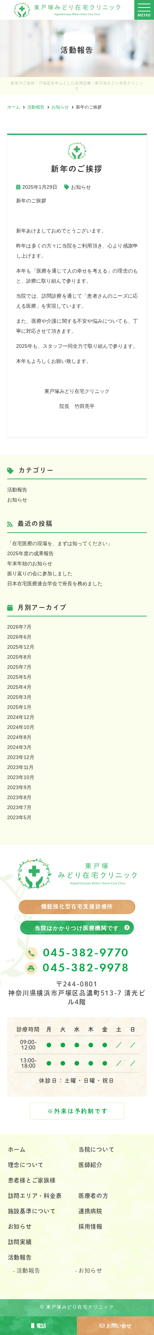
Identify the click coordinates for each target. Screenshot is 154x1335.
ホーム (17, 1149)
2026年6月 (19, 637)
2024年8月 (19, 737)
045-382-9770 (86, 953)
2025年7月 (19, 667)
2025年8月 (19, 657)
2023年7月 (19, 807)
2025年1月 (19, 707)
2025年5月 (19, 677)
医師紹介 (90, 1165)
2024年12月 (20, 717)
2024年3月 (19, 747)
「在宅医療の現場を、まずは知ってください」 (59, 543)
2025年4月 (19, 687)
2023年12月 (20, 757)
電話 (41, 1326)
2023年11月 (20, 767)
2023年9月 (19, 787)
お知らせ (81, 187)
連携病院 (90, 1211)
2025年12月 (20, 647)
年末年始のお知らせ (29, 563)
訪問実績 (20, 1242)
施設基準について (32, 1211)
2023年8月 (19, 797)
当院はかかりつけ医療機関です (77, 928)
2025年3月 (19, 697)
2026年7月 (19, 627)
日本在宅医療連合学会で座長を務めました (54, 583)
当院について (96, 1149)
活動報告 (17, 490)
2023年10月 (20, 777)
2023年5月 (19, 817)
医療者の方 (93, 1196)
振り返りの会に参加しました (39, 573)
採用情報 (90, 1226)
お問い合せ (118, 1326)
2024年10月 (20, 727)
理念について (26, 1165)
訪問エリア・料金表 (35, 1196)
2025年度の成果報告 (30, 553)
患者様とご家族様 (32, 1180)
